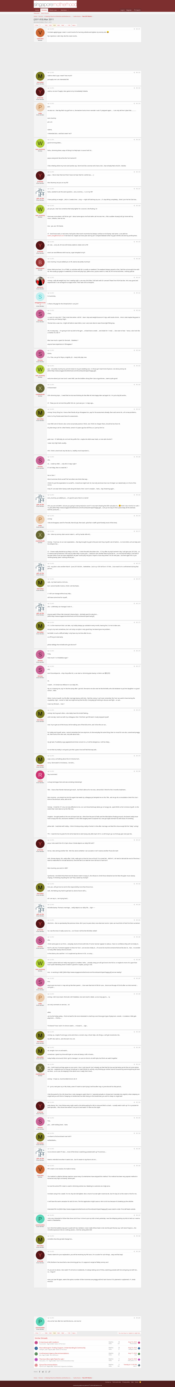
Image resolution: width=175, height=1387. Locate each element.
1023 (50, 25)
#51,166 (138, 384)
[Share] (134, 29)
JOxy (40, 1355)
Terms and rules (116, 1382)
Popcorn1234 (42, 1366)
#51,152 (138, 72)
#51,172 (138, 563)
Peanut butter (42, 1344)
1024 (54, 25)
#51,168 (138, 457)
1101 (69, 25)
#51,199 (138, 1251)
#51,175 (138, 622)
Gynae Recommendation (48, 1365)
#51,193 (138, 1118)
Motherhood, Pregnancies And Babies (63, 1366)
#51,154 (138, 103)
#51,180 (138, 771)
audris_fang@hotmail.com (55, 235)
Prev (37, 25)
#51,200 (138, 1318)
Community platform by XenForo (87, 1385)
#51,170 (138, 516)
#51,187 (138, 978)
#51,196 (138, 1165)
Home (37, 10)
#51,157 (138, 188)
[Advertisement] (87, 55)
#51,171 (138, 531)
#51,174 (138, 603)
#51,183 (138, 904)
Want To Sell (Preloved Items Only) (65, 1361)
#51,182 (138, 884)
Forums (44, 10)
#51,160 (138, 258)
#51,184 (138, 920)
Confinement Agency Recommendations (54, 1353)
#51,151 (138, 29)
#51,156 (138, 172)
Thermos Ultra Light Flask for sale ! (51, 1359)
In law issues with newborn (49, 1342)
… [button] (42, 25)
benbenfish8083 (39, 22)
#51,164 (138, 350)
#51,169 (138, 495)
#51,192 (138, 1102)
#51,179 (138, 756)
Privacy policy (126, 1382)
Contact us (108, 1382)
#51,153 (138, 88)
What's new (53, 10)
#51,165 (138, 366)
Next (73, 25)
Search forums (45, 13)
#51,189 (138, 1032)
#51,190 (138, 1047)
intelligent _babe (43, 1349)
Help (132, 1382)
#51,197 (138, 1215)
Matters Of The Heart (60, 1344)
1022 (46, 25)
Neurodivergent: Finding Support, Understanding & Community (62, 1348)
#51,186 (138, 959)
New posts (36, 13)
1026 (62, 25)
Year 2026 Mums (54, 1355)
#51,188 (138, 994)
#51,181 (138, 840)
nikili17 (135, 1366)
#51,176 (138, 651)
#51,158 (138, 205)
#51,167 (138, 409)
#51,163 (138, 310)
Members (64, 10)
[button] (58, 10)
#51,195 (138, 1149)
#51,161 (138, 277)
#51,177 (138, 666)
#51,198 (138, 1236)
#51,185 (138, 937)
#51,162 (138, 293)
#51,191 (138, 1064)
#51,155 (138, 139)
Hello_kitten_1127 (43, 1361)
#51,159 (138, 242)
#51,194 (138, 1133)
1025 (58, 25)
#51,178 (138, 710)
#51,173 (138, 579)
